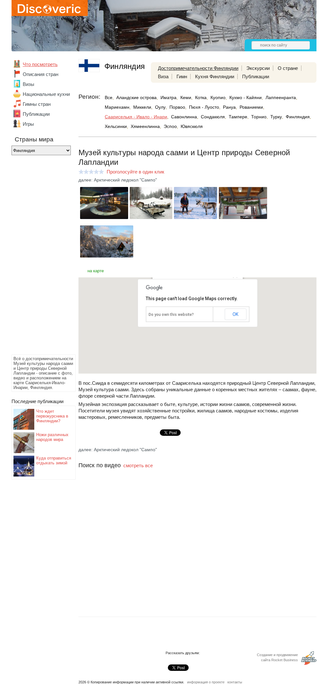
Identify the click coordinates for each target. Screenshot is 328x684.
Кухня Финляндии (214, 76)
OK (235, 314)
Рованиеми (251, 107)
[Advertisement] (37, 256)
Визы (28, 84)
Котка (201, 97)
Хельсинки (116, 126)
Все (108, 97)
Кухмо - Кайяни (245, 97)
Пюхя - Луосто (204, 107)
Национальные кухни (46, 94)
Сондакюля (213, 116)
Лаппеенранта (281, 97)
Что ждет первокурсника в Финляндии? (52, 416)
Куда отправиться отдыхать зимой (53, 460)
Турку (276, 116)
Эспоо (170, 126)
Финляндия (298, 116)
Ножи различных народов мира (52, 437)
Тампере (238, 116)
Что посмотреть (40, 64)
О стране (288, 68)
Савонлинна (184, 116)
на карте (95, 270)
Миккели (142, 107)
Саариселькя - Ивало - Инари (136, 116)
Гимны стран (37, 104)
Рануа (229, 107)
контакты (234, 682)
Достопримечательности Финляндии (198, 68)
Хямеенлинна (145, 126)
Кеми (185, 97)
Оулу (160, 107)
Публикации (36, 114)
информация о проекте (206, 682)
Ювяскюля (192, 126)
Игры (28, 124)
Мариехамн (117, 107)
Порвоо (177, 107)
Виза (163, 76)
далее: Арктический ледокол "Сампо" (117, 179)
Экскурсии (258, 68)
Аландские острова (136, 97)
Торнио (258, 116)
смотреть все (138, 465)
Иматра (168, 97)
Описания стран (40, 74)
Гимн (181, 76)
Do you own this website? (171, 314)
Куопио (218, 97)
